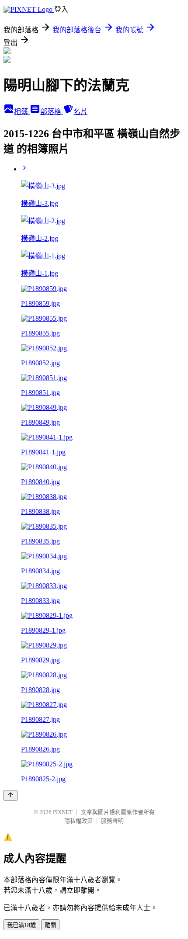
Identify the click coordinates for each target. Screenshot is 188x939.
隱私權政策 (78, 821)
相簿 (22, 111)
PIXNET (63, 812)
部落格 (51, 111)
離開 (50, 925)
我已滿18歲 (21, 925)
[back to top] (10, 795)
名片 (80, 111)
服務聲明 (112, 821)
